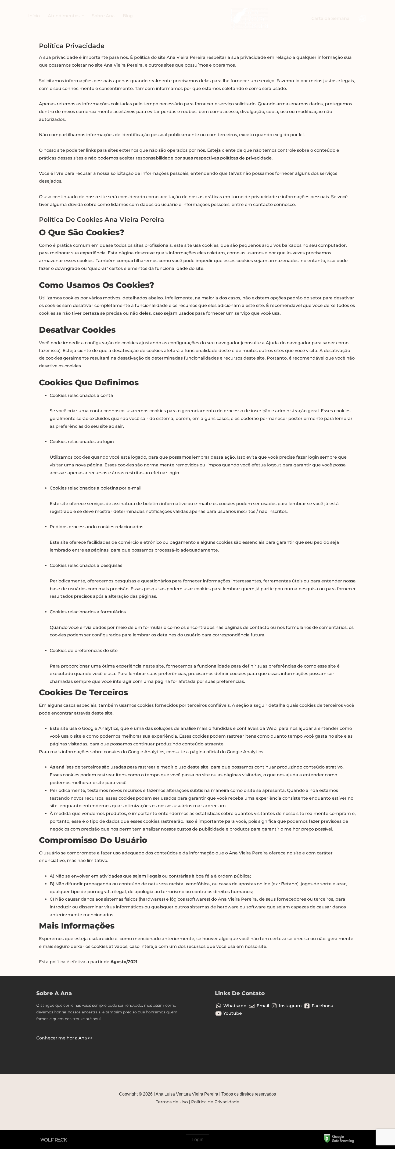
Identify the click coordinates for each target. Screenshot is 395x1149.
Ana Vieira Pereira (123, 65)
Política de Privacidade (215, 1101)
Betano (288, 883)
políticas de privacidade (246, 158)
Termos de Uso (172, 1101)
